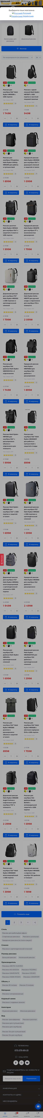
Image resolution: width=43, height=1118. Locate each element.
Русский (26, 13)
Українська (27, 16)
